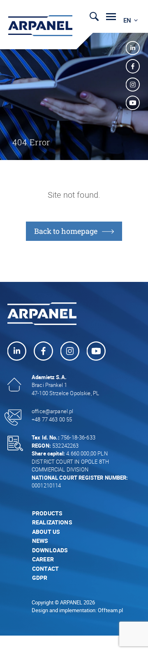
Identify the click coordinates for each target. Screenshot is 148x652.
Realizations (52, 522)
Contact (45, 568)
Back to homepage (65, 231)
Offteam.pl (110, 610)
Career (43, 559)
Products (47, 513)
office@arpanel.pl (53, 411)
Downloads (50, 550)
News (40, 540)
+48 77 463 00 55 (52, 419)
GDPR (40, 577)
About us (46, 531)
